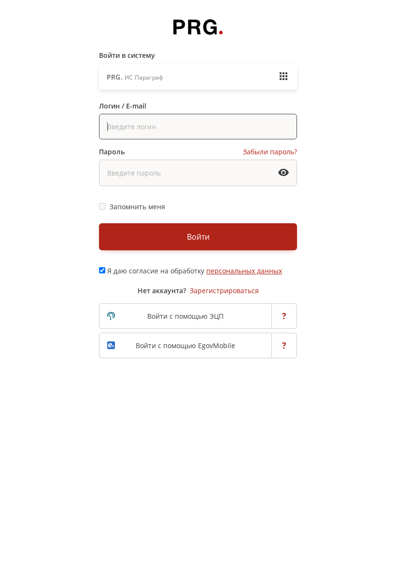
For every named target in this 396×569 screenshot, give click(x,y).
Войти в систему (127, 55)
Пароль (112, 151)
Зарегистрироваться (224, 290)
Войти (198, 236)
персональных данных (244, 270)
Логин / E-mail (122, 105)
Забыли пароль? (270, 151)
